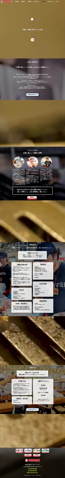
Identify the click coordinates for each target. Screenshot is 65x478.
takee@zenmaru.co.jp (32, 472)
